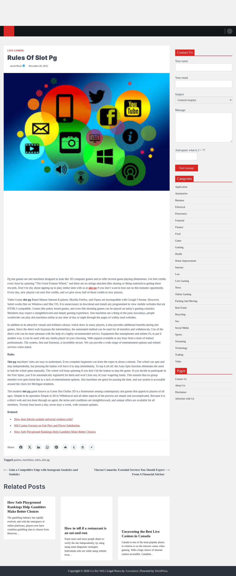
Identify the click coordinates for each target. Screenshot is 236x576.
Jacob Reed (16, 66)
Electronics (181, 213)
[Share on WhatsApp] (47, 447)
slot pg (46, 459)
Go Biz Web (97, 570)
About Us (180, 385)
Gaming (179, 247)
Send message (186, 167)
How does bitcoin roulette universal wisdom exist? (43, 419)
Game (178, 240)
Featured (179, 220)
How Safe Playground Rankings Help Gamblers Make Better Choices (55, 431)
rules (37, 459)
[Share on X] (29, 447)
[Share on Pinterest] (56, 447)
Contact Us (181, 378)
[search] (229, 31)
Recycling (180, 314)
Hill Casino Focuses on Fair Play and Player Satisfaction (47, 425)
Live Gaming (15, 50)
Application (181, 186)
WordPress (161, 570)
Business (179, 200)
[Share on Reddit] (65, 447)
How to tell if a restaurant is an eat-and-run (85, 530)
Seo (177, 321)
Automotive (181, 193)
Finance (179, 226)
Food (178, 233)
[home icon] (9, 31)
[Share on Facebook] (20, 447)
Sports (178, 334)
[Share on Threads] (82, 447)
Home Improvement (185, 260)
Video (178, 361)
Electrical (180, 206)
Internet (179, 267)
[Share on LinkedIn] (38, 447)
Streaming (180, 341)
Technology (181, 347)
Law (177, 274)
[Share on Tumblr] (73, 447)
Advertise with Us (184, 398)
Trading (179, 354)
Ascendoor (131, 570)
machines (27, 459)
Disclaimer (180, 391)
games (17, 459)
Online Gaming (183, 294)
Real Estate (181, 307)
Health (178, 253)
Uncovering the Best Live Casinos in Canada (140, 534)
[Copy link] (91, 447)
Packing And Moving (186, 300)
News (178, 287)
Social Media (182, 327)
